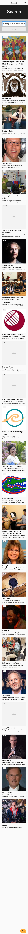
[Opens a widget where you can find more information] (23, 931)
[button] (3, 2)
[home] (14, 2)
